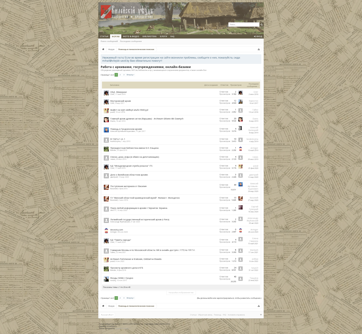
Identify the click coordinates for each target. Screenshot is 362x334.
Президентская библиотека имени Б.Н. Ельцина (134, 147)
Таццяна (254, 277)
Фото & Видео (131, 36)
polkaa (255, 258)
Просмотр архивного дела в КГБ (126, 267)
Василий (114, 188)
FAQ (172, 36)
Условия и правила (236, 314)
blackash (254, 249)
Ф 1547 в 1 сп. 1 (117, 139)
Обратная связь (205, 314)
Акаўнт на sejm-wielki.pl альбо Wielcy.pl (129, 109)
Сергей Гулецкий (253, 208)
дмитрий (114, 177)
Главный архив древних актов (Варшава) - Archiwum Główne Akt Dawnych (146, 118)
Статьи (104, 36)
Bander (113, 150)
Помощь (217, 314)
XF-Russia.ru (112, 326)
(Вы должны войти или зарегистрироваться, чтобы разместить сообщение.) (229, 298)
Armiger (254, 147)
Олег (112, 94)
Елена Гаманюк (253, 239)
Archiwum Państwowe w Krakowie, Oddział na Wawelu (135, 259)
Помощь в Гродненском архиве (126, 128)
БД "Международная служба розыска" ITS (131, 165)
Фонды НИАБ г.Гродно (121, 277)
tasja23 (254, 267)
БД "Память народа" (120, 239)
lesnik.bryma (115, 141)
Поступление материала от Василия (128, 186)
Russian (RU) (106, 314)
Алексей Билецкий (253, 128)
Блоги (163, 36)
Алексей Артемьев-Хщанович (122, 131)
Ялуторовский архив (120, 100)
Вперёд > (130, 75)
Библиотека (150, 36)
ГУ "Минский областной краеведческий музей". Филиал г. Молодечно (145, 197)
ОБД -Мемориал (118, 92)
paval (112, 112)
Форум (115, 36)
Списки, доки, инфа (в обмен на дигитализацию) (134, 156)
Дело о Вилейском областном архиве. (129, 174)
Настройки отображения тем (181, 292)
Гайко (255, 109)
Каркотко (253, 100)
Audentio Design (122, 328)
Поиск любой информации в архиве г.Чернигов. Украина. (139, 208)
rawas (112, 159)
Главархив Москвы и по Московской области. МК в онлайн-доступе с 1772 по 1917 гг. (152, 250)
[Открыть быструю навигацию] (258, 49)
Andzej (113, 280)
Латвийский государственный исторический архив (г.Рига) (139, 219)
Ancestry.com (116, 229)
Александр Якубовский (120, 222)
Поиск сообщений (109, 41)
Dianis (112, 121)
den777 (113, 210)
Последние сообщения (131, 41)
